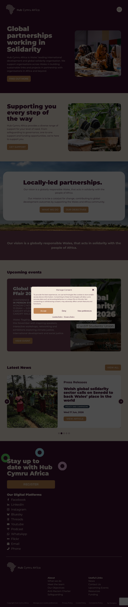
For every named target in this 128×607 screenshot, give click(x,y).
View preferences (85, 311)
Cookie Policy (57, 317)
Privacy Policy (69, 317)
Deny (64, 311)
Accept (43, 311)
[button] (93, 290)
